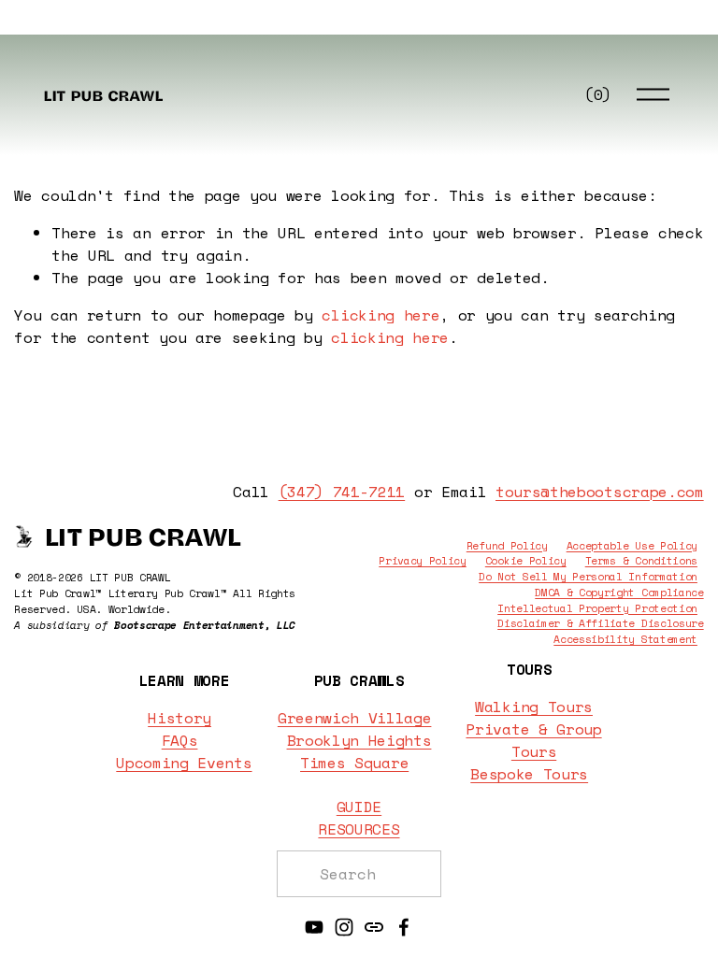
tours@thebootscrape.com (599, 491)
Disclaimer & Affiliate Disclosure (600, 623)
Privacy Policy (423, 560)
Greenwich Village (355, 718)
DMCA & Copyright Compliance (619, 592)
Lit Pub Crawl (103, 94)
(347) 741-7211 (342, 491)
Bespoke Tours (529, 774)
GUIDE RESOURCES (358, 817)
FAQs (180, 740)
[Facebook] (404, 927)
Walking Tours (534, 706)
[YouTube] (314, 927)
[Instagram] (344, 927)
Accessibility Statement (625, 639)
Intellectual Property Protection (597, 608)
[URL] (374, 927)
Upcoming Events (183, 762)
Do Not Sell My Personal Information (588, 576)
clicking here (380, 315)
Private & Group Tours (533, 740)
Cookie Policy (526, 560)
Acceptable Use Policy (632, 545)
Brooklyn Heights (359, 740)
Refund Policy (507, 545)
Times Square (354, 762)
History (179, 718)
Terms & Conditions (641, 560)
